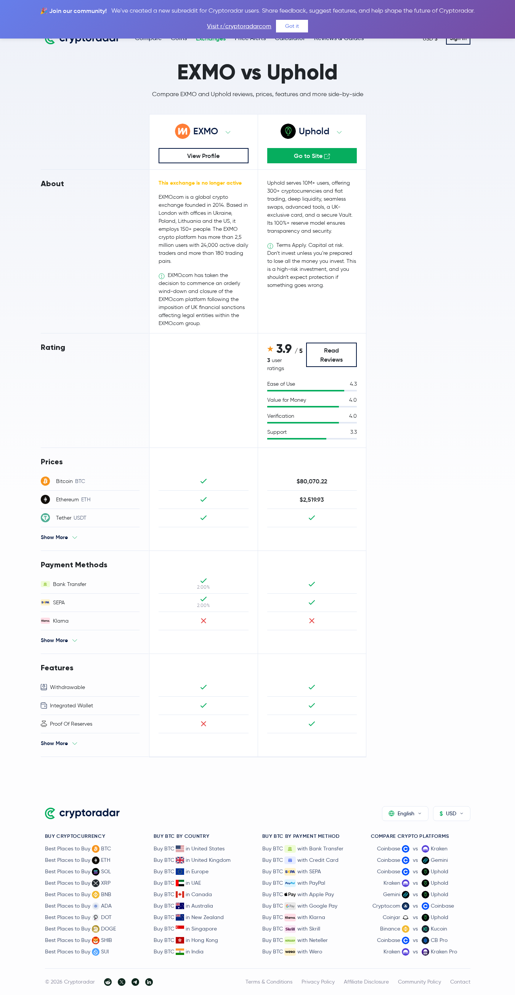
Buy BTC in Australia (183, 905)
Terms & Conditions (268, 981)
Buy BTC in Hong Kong (186, 940)
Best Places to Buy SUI (77, 951)
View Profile (203, 155)
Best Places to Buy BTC (78, 848)
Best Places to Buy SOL (78, 871)
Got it (292, 26)
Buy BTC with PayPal (293, 882)
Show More (54, 537)
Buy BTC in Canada (183, 894)
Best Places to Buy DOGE (80, 928)
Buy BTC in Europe (181, 871)
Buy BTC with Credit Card (300, 860)
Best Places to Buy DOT (78, 917)
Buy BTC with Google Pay (299, 905)
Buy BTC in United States (189, 848)
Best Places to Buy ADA (78, 905)
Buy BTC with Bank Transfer (302, 848)
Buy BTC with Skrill (291, 928)
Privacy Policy (318, 981)
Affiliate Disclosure (366, 981)
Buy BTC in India (179, 951)
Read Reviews (331, 354)
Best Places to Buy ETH (77, 860)
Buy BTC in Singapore (185, 928)
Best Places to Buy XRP (78, 882)
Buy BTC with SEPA (291, 871)
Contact (460, 981)
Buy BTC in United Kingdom (192, 860)
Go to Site (309, 155)
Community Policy (419, 981)
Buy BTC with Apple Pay (298, 894)
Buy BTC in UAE (177, 882)
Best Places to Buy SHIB (78, 940)
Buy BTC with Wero (292, 951)
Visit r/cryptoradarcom (239, 26)
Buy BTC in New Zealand (189, 917)
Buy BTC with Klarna (293, 917)
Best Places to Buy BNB (78, 894)
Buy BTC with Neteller (295, 940)
